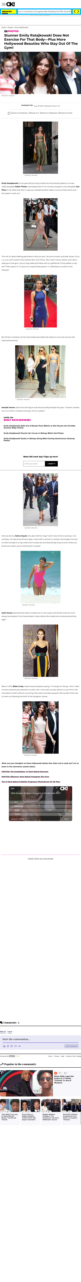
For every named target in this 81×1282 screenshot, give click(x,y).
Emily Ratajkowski (21, 27)
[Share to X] (34, 113)
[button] (4, 4)
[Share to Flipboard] (48, 113)
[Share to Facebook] (19, 113)
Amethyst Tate (27, 105)
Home (4, 27)
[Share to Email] (65, 113)
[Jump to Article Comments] (9, 113)
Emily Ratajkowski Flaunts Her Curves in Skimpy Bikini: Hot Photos (34, 433)
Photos (10, 27)
